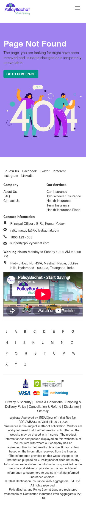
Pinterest (59, 171)
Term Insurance (58, 205)
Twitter (45, 171)
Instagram (10, 175)
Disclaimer (71, 406)
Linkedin (27, 175)
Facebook (29, 171)
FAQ (6, 196)
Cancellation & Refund (45, 406)
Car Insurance (57, 191)
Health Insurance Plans (63, 209)
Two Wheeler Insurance (64, 196)
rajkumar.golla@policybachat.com (34, 230)
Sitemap (43, 411)
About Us (10, 191)
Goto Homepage (20, 74)
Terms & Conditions (48, 402)
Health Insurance (59, 200)
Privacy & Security (18, 402)
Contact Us (11, 200)
